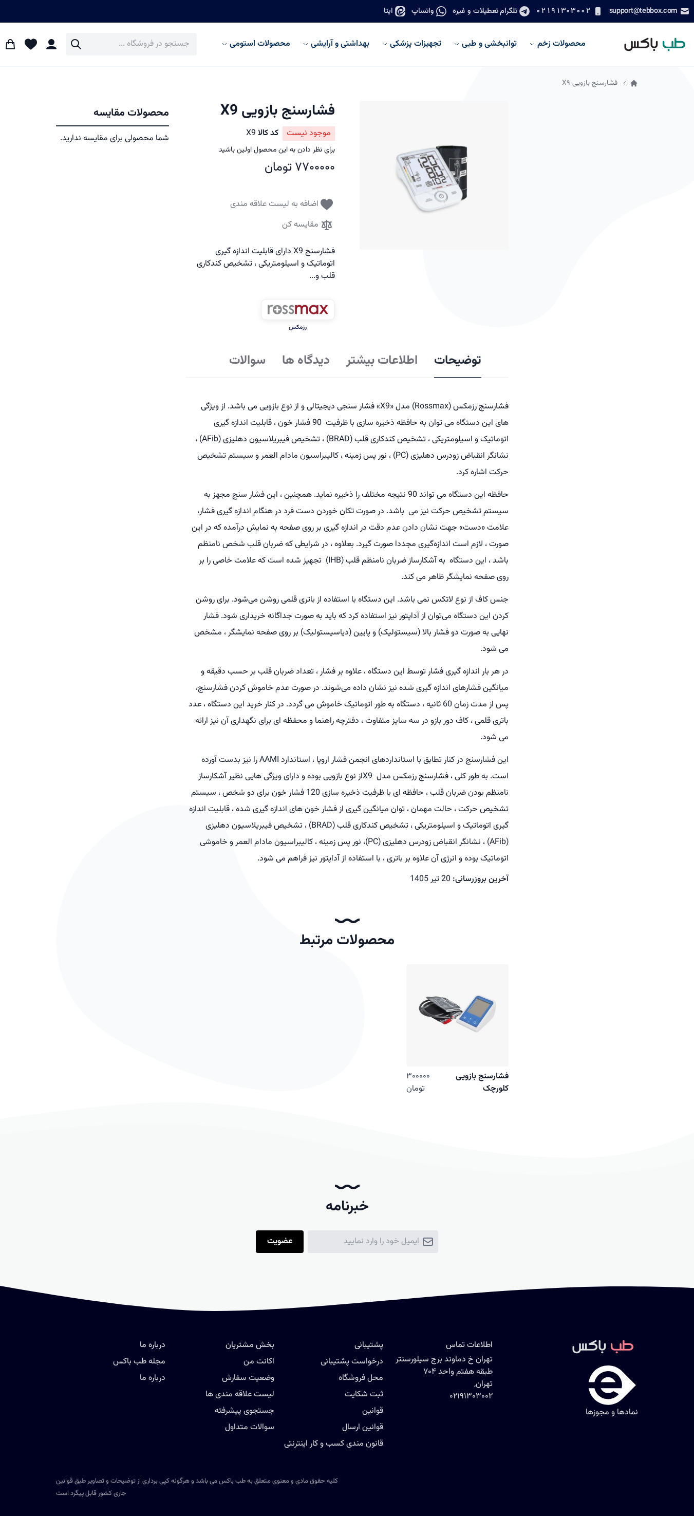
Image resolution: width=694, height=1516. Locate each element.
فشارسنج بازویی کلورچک (482, 1082)
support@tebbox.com (643, 11)
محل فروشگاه (361, 1378)
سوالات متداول (249, 1427)
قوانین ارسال (362, 1427)
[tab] (457, 361)
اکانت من (258, 1361)
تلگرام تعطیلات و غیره (485, 11)
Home (634, 83)
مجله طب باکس (139, 1361)
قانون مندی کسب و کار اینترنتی (333, 1443)
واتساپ (422, 11)
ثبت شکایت (364, 1394)
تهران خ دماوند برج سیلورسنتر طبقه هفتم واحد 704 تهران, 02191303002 (444, 1378)
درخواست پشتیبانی (352, 1361)
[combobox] (131, 44)
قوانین (372, 1411)
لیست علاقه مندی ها (239, 1394)
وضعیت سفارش (248, 1378)
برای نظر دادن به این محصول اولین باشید (277, 150)
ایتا (388, 11)
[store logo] (650, 44)
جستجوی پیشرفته (244, 1411)
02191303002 (563, 11)
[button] (434, 175)
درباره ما (152, 1378)
